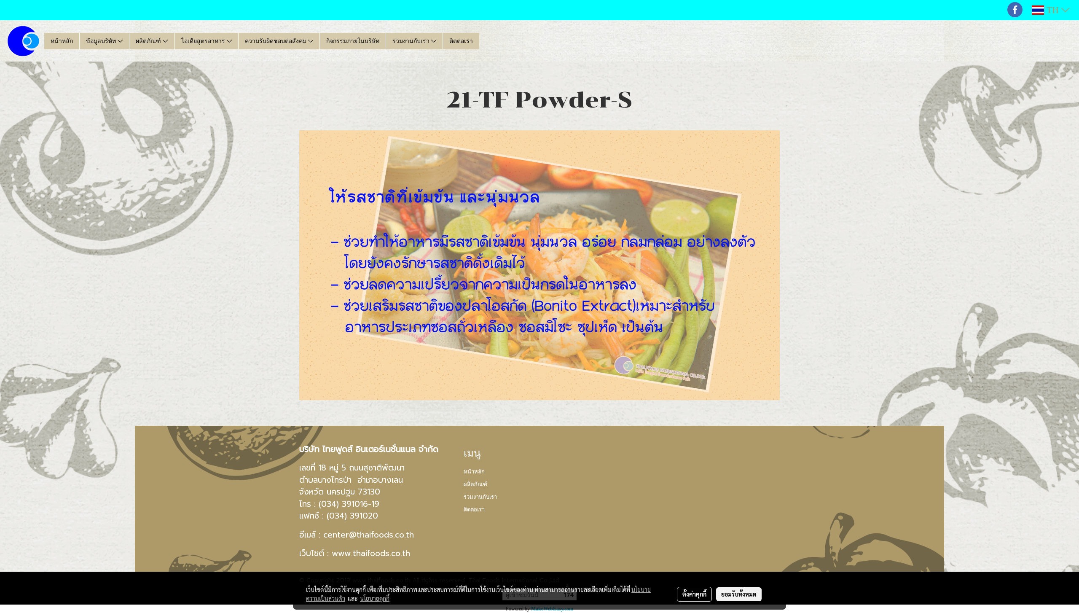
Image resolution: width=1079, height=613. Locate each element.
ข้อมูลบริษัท (102, 41)
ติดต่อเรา (461, 41)
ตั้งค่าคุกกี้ (694, 594)
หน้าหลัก (62, 41)
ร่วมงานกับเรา (411, 41)
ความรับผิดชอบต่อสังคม (276, 41)
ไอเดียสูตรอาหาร (204, 41)
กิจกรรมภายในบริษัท (352, 41)
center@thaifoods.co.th (368, 535)
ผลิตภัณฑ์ (149, 41)
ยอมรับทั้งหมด (739, 594)
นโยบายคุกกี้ (374, 598)
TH (1052, 10)
